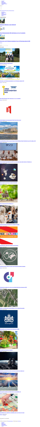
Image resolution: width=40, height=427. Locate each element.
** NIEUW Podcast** (4, 3)
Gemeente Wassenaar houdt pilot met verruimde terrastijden (9, 224)
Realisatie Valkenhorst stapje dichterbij (8, 24)
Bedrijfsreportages (4, 12)
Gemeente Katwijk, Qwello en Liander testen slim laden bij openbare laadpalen (12, 266)
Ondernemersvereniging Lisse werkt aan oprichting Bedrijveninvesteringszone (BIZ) (13, 287)
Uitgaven (3, 1)
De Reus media (3, 2)
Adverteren (3, 422)
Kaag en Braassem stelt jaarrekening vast (6, 203)
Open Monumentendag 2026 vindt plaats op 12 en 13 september (12, 32)
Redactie (1, 26)
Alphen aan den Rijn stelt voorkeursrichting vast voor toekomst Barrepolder (12, 308)
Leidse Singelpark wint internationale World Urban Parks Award (10, 120)
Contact (2, 4)
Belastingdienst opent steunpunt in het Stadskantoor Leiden (9, 329)
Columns (3, 13)
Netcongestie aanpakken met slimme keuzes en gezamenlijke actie (10, 391)
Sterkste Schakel (4, 424)
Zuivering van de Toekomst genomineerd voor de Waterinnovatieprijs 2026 (15, 41)
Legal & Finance (4, 14)
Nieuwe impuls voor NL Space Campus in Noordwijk (8, 182)
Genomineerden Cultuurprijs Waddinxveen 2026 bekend (9, 245)
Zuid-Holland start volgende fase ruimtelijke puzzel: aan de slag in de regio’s (12, 412)
